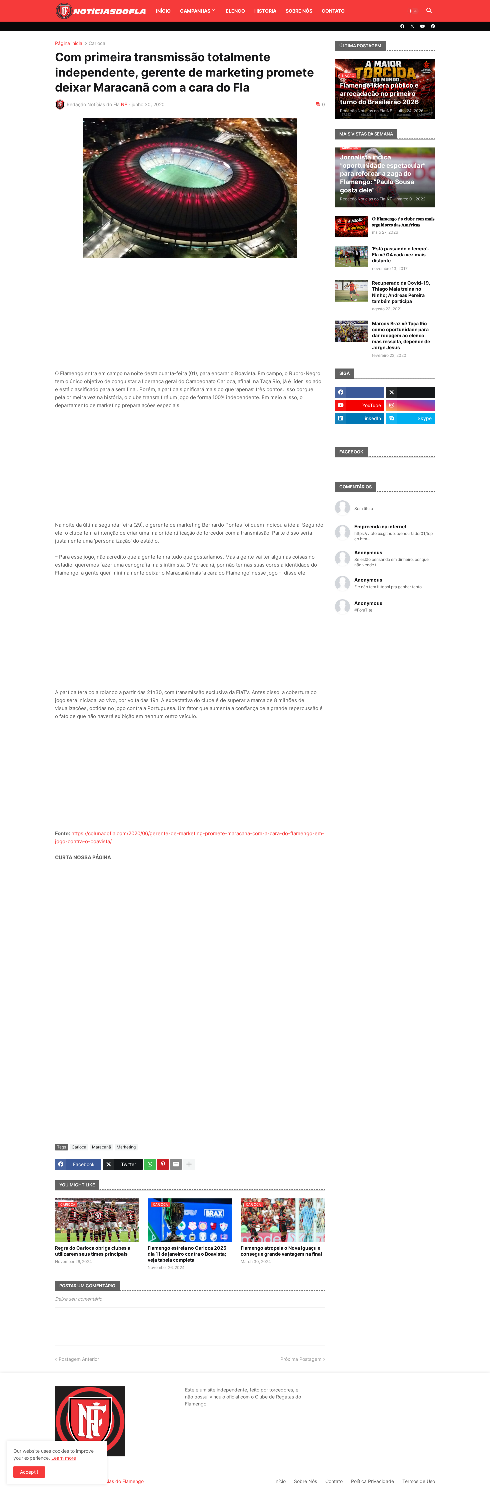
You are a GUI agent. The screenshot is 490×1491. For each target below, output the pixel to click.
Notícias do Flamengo (120, 1481)
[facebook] (402, 26)
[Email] (176, 1164)
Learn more (63, 1458)
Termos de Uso (418, 1481)
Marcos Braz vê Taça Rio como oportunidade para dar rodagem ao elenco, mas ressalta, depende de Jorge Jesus (401, 336)
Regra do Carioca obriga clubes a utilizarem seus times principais (92, 1251)
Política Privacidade (372, 1481)
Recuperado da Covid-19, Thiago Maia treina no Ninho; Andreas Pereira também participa (401, 292)
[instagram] (410, 405)
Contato (333, 11)
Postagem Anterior (79, 1359)
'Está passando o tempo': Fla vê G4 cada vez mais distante (400, 254)
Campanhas (195, 11)
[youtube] (422, 26)
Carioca (97, 43)
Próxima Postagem (300, 1359)
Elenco (235, 11)
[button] (413, 11)
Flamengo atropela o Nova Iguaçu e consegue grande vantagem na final (281, 1251)
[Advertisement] (190, 315)
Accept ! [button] (29, 1472)
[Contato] (359, 431)
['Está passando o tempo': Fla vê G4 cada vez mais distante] (351, 256)
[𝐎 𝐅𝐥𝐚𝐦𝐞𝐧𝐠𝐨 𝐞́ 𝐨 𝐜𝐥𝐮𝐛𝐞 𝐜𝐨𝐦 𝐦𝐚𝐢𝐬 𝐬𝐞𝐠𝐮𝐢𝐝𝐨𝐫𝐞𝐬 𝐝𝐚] (351, 226)
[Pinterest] (163, 1164)
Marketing (126, 1146)
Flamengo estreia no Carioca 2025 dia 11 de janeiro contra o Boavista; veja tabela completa (187, 1254)
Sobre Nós (299, 11)
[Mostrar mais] (189, 1164)
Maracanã (101, 1146)
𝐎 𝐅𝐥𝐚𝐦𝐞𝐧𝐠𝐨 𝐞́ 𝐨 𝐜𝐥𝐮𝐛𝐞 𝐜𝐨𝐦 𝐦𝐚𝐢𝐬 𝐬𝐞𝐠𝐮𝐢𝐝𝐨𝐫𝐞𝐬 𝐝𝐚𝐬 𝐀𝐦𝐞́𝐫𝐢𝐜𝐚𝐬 (403, 221)
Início (163, 11)
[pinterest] (433, 26)
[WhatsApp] (150, 1164)
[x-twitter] (412, 26)
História (265, 11)
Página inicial (69, 43)
